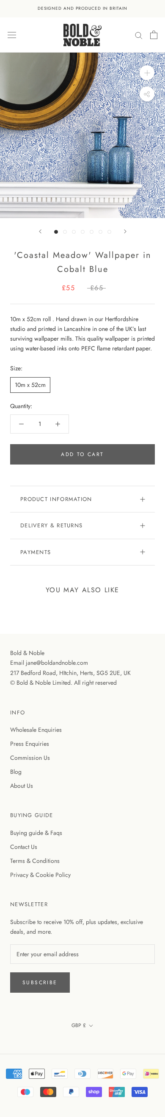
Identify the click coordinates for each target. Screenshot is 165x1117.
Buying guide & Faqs (36, 833)
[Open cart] (153, 35)
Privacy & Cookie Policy (40, 875)
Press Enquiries (29, 743)
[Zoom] (147, 72)
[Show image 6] (100, 232)
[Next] (125, 231)
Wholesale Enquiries (36, 729)
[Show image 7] (109, 232)
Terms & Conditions (35, 861)
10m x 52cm (30, 385)
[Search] (139, 34)
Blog (16, 771)
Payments (35, 552)
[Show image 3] (74, 232)
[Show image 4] (83, 232)
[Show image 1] (56, 232)
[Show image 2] (65, 232)
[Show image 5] (92, 232)
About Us (21, 785)
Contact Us (23, 847)
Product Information (56, 499)
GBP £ (79, 1025)
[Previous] (40, 231)
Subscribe (40, 982)
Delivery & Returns (51, 525)
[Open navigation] (12, 34)
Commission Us (30, 757)
